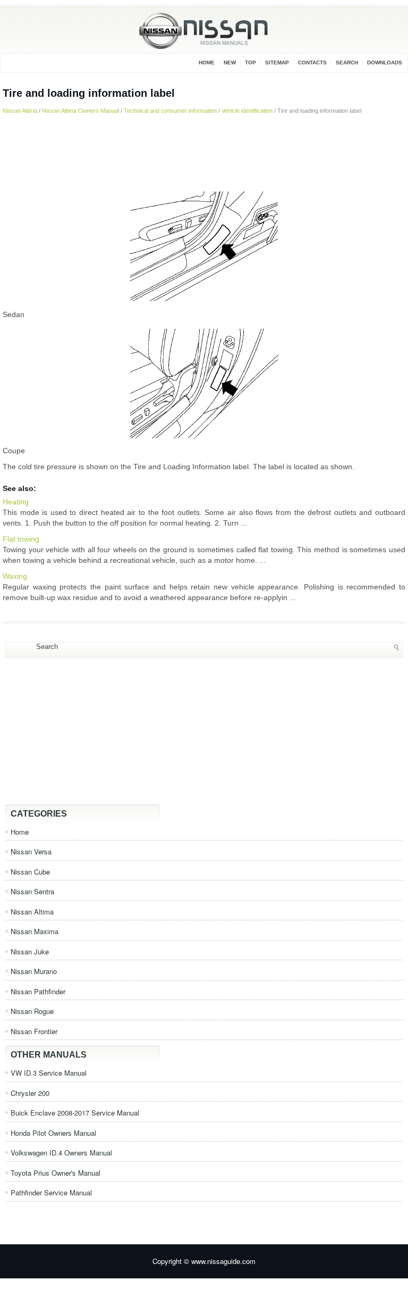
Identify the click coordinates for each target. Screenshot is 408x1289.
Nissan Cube (30, 872)
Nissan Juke (30, 951)
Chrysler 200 (30, 1093)
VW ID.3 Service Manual (49, 1073)
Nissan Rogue (32, 1011)
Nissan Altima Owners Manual (80, 110)
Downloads (384, 62)
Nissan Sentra (32, 891)
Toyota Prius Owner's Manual (55, 1173)
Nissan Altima (20, 110)
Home (207, 62)
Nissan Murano (34, 971)
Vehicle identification (247, 110)
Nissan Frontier (34, 1031)
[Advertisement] (204, 152)
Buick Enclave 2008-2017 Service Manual (75, 1113)
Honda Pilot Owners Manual (53, 1133)
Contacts (312, 62)
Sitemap (277, 62)
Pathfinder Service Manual (51, 1192)
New (230, 62)
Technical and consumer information (170, 110)
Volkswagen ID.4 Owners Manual (61, 1152)
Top (250, 62)
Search (347, 62)
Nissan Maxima (34, 931)
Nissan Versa (31, 851)
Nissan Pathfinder (38, 991)
